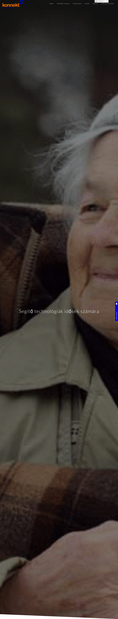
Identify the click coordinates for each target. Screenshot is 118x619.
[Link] (13, 4)
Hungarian (100, 1)
